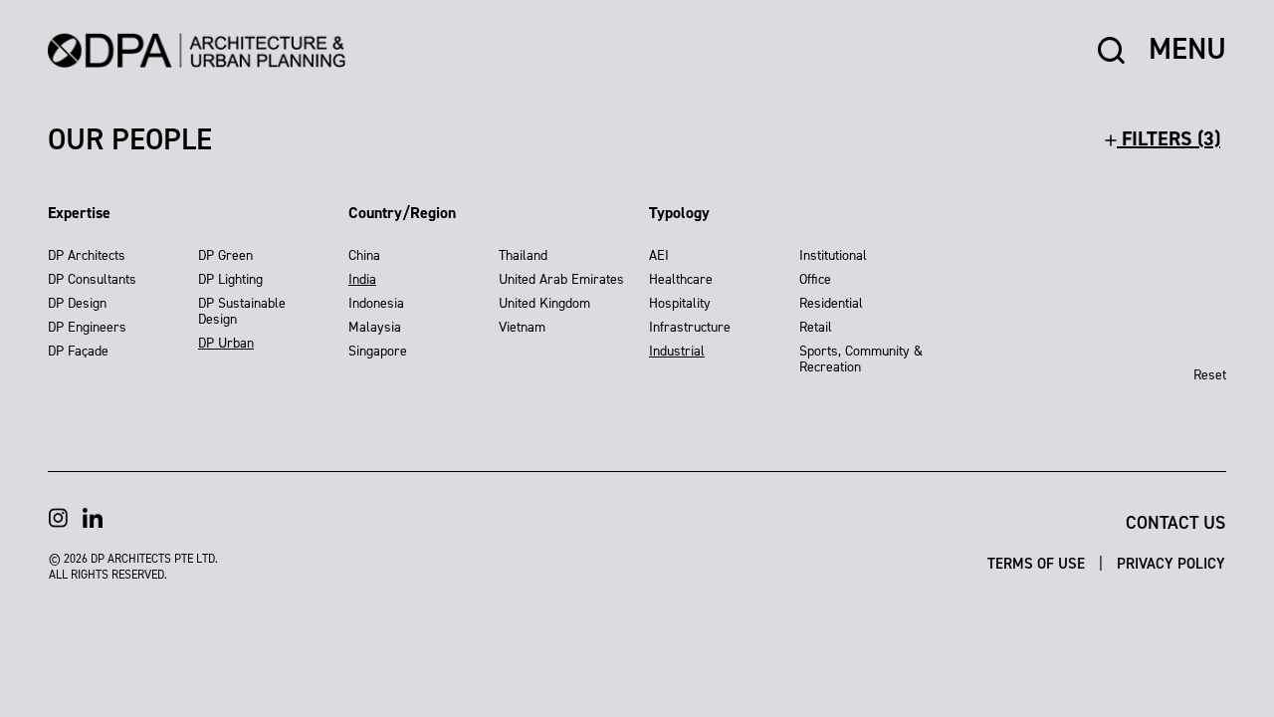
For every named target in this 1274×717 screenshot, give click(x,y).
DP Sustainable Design (242, 311)
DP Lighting (230, 279)
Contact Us (1175, 523)
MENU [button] (1187, 50)
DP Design (77, 303)
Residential (831, 303)
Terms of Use (1038, 564)
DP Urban (226, 343)
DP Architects (86, 255)
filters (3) (1168, 138)
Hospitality (680, 303)
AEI (659, 255)
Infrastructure (690, 327)
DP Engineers (87, 327)
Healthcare (681, 279)
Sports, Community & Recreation (861, 359)
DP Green (225, 255)
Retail (815, 327)
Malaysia (374, 327)
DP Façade (78, 351)
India (362, 279)
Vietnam (522, 327)
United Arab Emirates (561, 279)
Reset (1209, 374)
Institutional (833, 255)
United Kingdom (544, 303)
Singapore (377, 351)
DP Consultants (92, 279)
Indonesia (376, 303)
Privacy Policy (1171, 564)
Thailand (523, 255)
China (364, 255)
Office (815, 279)
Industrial (677, 351)
